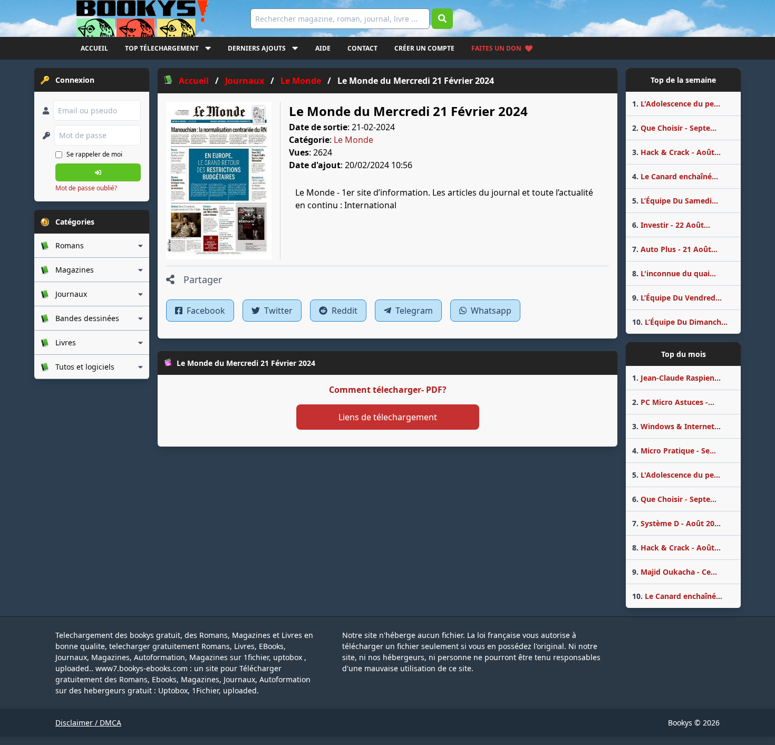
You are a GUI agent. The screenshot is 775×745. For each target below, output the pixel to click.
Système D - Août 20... (676, 523)
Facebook (205, 310)
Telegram (413, 310)
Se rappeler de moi (94, 154)
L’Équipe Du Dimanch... (680, 322)
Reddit (343, 310)
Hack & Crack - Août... (676, 152)
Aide (323, 48)
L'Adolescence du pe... (676, 104)
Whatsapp (490, 310)
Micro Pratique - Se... (674, 451)
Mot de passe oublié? (86, 187)
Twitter (277, 310)
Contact (362, 48)
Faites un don (496, 48)
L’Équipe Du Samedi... (675, 201)
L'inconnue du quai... (674, 273)
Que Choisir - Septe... (674, 128)
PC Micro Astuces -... (673, 402)
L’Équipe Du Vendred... (677, 298)
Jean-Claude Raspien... (676, 378)
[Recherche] (442, 18)
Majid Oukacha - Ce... (674, 572)
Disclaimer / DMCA (88, 723)
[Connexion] (98, 172)
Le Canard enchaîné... (675, 176)
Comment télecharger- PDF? (388, 389)
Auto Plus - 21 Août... (675, 249)
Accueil (94, 48)
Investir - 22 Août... (671, 225)
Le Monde (353, 140)
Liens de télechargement (387, 417)
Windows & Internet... (676, 426)
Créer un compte (424, 48)
